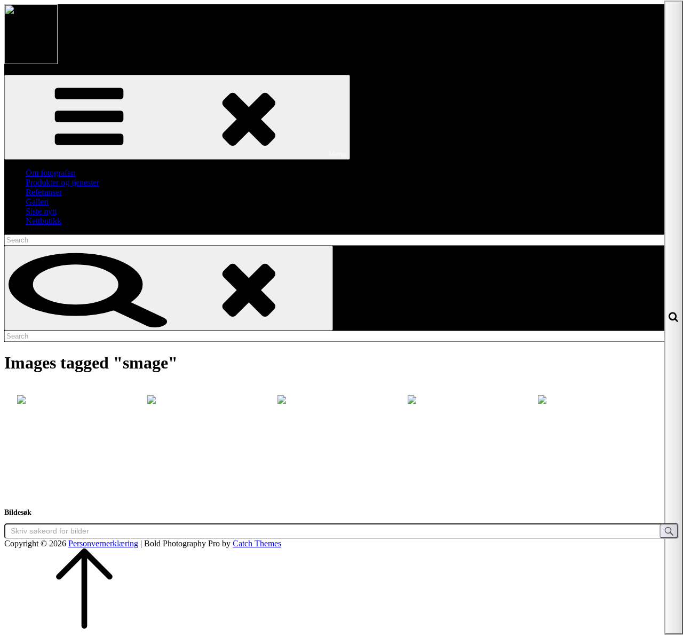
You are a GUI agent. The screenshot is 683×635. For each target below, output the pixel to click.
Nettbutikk (43, 220)
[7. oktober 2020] (341, 438)
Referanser (44, 192)
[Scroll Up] (84, 625)
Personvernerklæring (103, 543)
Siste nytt (41, 211)
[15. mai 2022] (81, 438)
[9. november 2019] (211, 438)
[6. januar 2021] (472, 438)
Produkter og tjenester (62, 182)
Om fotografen (50, 172)
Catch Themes (257, 543)
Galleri (37, 201)
